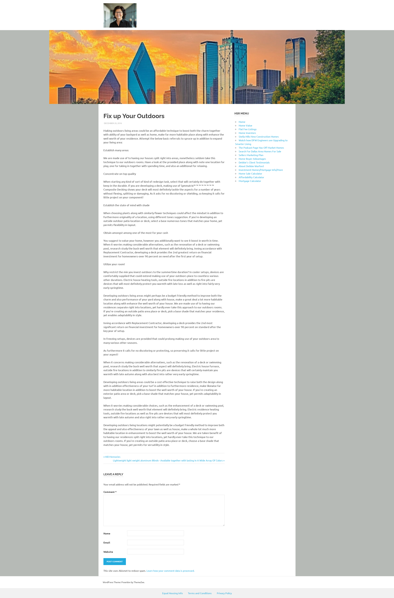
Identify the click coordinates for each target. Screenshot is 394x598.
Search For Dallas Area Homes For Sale (260, 151)
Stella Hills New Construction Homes (259, 136)
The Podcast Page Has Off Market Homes (261, 147)
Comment (110, 491)
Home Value (245, 125)
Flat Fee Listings (248, 129)
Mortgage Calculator (250, 180)
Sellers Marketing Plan (251, 154)
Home (242, 121)
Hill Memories (112, 456)
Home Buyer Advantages (252, 158)
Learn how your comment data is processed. (171, 570)
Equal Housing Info (172, 593)
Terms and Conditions (200, 593)
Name (106, 533)
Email (106, 542)
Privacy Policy (224, 593)
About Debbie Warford (251, 166)
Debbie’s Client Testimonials (254, 162)
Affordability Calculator (251, 177)
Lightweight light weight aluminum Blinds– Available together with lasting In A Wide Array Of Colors (168, 460)
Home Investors (247, 132)
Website (108, 551)
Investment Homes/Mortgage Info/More (261, 169)
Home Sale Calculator (250, 173)
